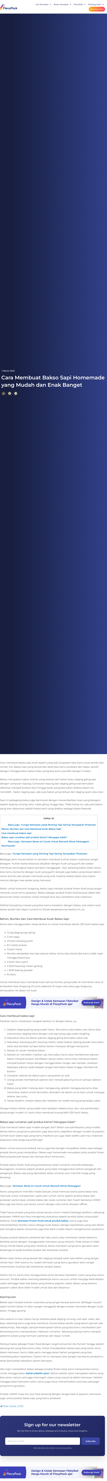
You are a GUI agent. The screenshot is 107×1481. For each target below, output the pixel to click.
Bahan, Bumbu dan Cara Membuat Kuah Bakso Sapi (31, 829)
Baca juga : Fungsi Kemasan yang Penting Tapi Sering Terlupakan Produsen (52, 824)
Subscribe (91, 1441)
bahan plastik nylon (37, 1373)
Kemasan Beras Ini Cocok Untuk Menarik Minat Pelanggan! (47, 1186)
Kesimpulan (8, 845)
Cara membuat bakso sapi (16, 833)
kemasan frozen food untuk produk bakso (43, 1220)
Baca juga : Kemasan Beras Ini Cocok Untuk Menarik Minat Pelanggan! (48, 841)
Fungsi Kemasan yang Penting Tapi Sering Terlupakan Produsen (50, 853)
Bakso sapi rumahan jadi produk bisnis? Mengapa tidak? (34, 837)
